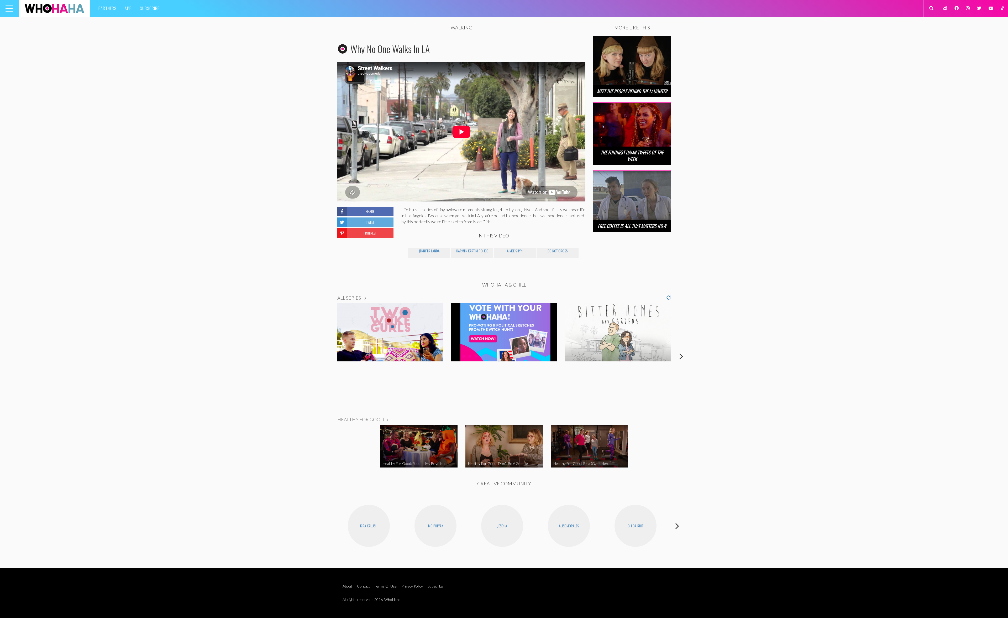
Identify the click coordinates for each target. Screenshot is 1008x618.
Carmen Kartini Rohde (472, 250)
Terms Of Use (386, 586)
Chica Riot (635, 525)
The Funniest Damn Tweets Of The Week (632, 155)
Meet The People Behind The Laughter (632, 91)
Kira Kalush (368, 525)
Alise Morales (569, 525)
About (347, 586)
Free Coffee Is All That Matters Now (632, 225)
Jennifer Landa (429, 250)
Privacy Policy (412, 586)
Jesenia (502, 525)
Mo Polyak (435, 525)
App (128, 8)
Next (681, 356)
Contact (363, 586)
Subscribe (149, 8)
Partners (107, 8)
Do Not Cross (558, 250)
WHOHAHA (54, 8)
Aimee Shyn (515, 250)
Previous (326, 356)
